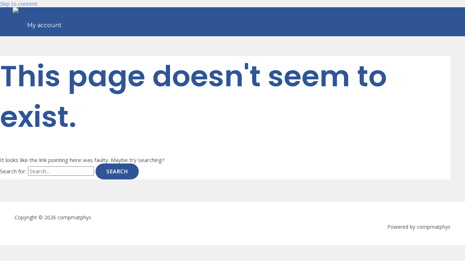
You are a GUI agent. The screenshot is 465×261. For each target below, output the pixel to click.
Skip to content (18, 3)
